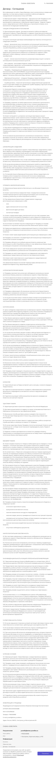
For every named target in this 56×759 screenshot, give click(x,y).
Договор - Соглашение (9, 746)
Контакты (5, 741)
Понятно (45, 753)
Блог (4, 736)
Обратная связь (7, 744)
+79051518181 (49, 3)
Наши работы (6, 733)
